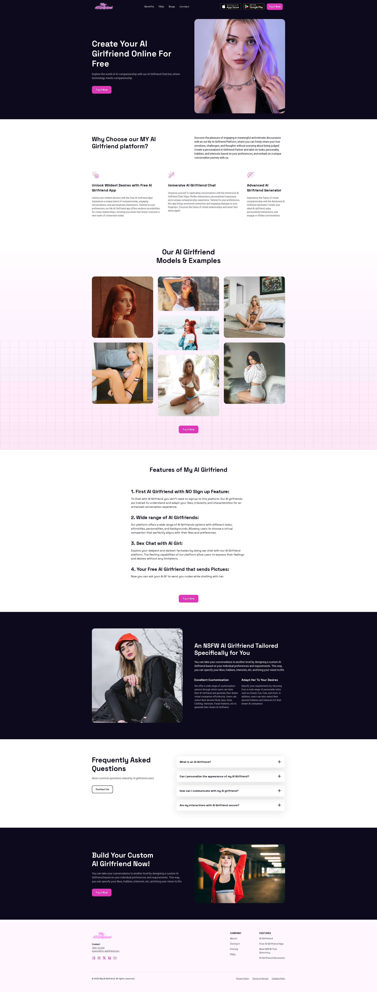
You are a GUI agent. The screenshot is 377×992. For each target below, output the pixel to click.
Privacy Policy (242, 978)
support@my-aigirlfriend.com (105, 951)
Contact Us (102, 789)
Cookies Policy (278, 978)
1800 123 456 (98, 948)
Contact (184, 6)
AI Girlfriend (266, 938)
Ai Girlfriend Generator (272, 957)
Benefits (149, 6)
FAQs (161, 6)
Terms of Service (260, 978)
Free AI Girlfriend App (271, 943)
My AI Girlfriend (107, 978)
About (233, 938)
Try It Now (275, 6)
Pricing (234, 949)
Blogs (172, 6)
